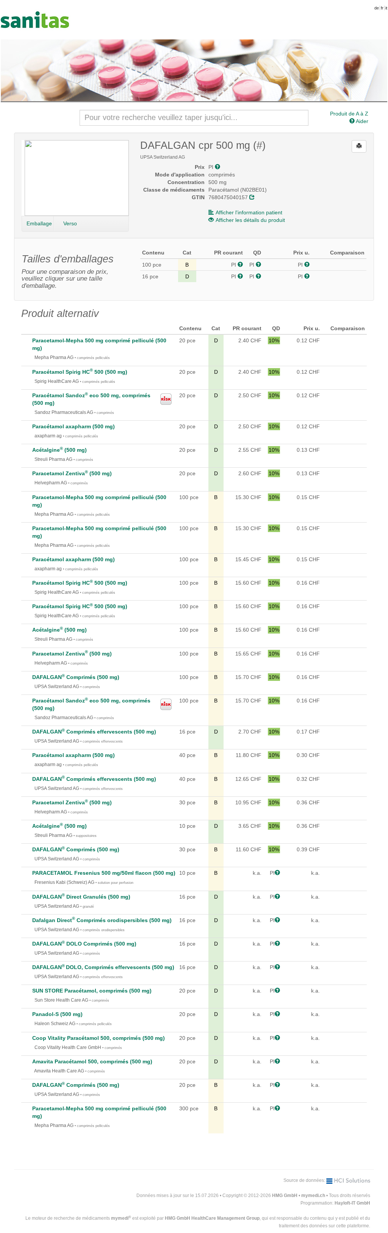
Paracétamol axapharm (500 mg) (73, 426)
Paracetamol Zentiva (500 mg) (72, 473)
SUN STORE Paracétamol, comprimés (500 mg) (92, 991)
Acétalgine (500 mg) (59, 450)
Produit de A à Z (349, 114)
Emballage (39, 223)
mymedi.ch (313, 1195)
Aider (361, 121)
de (376, 8)
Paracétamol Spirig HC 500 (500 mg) (79, 372)
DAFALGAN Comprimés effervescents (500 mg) (94, 732)
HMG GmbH (284, 1195)
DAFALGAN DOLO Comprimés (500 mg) (84, 944)
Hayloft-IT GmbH (352, 1203)
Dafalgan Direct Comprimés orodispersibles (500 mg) (102, 920)
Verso (70, 223)
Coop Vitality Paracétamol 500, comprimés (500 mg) (98, 1038)
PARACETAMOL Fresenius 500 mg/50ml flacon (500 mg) (103, 873)
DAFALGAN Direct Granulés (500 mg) (81, 897)
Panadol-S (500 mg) (57, 1014)
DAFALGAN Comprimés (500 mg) (75, 677)
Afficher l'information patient (249, 212)
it (386, 8)
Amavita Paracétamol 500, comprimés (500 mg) (92, 1061)
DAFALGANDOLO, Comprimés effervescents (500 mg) (103, 967)
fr (382, 8)
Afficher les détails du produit (250, 220)
